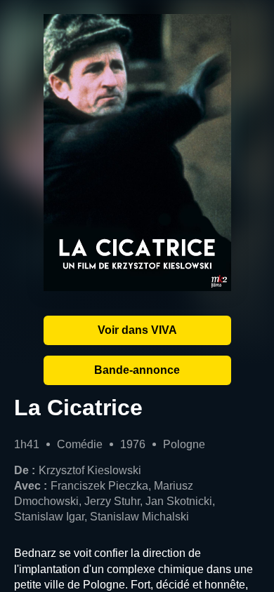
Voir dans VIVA (137, 330)
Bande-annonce (137, 370)
